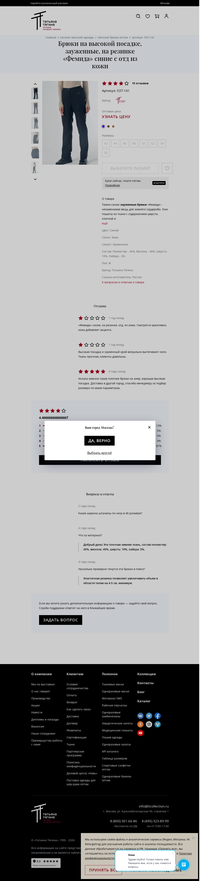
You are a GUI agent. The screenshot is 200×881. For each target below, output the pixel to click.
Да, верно (99, 440)
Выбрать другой (99, 453)
